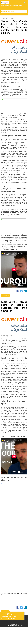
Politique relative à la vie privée (9, 623)
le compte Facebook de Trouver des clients (14, 247)
